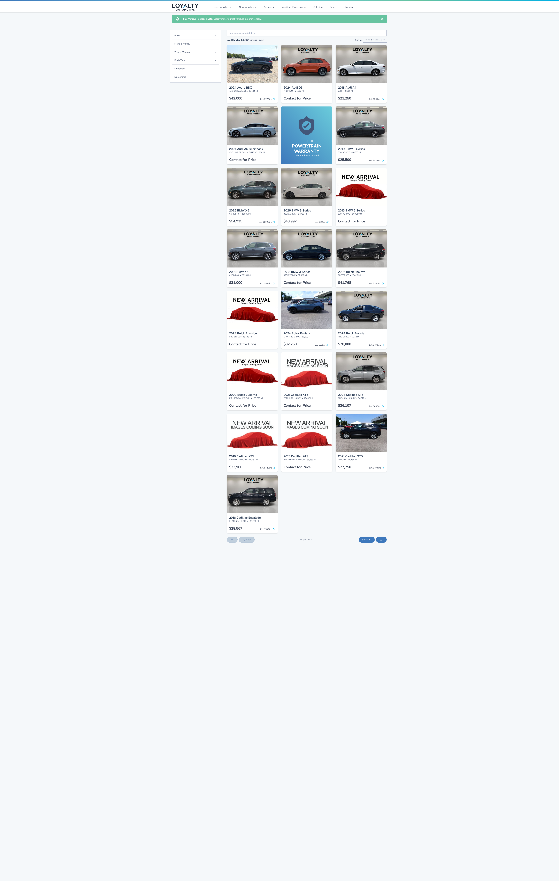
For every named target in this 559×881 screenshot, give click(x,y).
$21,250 (344, 98)
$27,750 (344, 467)
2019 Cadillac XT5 (241, 456)
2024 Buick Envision (243, 333)
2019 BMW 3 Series (351, 149)
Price (177, 35)
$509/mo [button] (266, 529)
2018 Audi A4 (347, 87)
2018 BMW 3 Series (297, 272)
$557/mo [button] (266, 283)
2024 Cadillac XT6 (350, 395)
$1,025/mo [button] (265, 222)
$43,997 (290, 221)
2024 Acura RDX (240, 87)
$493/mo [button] (375, 467)
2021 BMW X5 (238, 272)
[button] (252, 50)
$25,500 (344, 159)
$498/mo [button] (375, 345)
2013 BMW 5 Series (351, 210)
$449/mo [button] (375, 160)
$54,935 (235, 221)
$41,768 (344, 282)
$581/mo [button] (321, 345)
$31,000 (235, 282)
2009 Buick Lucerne (243, 395)
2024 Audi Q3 (293, 87)
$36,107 (344, 405)
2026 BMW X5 (239, 210)
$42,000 (235, 98)
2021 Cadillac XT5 (296, 395)
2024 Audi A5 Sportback (246, 149)
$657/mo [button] (375, 406)
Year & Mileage (182, 52)
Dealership (180, 77)
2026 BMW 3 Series (297, 210)
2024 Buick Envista (297, 333)
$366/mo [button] (375, 99)
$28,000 (344, 344)
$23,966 (235, 467)
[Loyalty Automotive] (186, 7)
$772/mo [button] (266, 99)
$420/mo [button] (266, 467)
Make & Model (182, 43)
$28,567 (235, 528)
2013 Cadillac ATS (296, 456)
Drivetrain (179, 68)
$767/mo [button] (375, 283)
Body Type (179, 60)
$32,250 (290, 344)
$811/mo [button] (321, 222)
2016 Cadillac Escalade (245, 517)
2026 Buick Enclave (351, 272)
